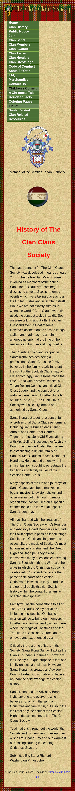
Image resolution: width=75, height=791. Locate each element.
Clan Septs (17, 40)
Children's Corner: (23, 88)
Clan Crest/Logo (21, 62)
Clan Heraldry (19, 57)
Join (12, 35)
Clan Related (18, 114)
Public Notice (19, 31)
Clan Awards (18, 49)
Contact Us (17, 84)
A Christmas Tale (21, 92)
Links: (13, 106)
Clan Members (20, 44)
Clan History (18, 27)
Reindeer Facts (20, 97)
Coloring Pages (20, 101)
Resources (17, 119)
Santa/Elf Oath (19, 71)
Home (13, 22)
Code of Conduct (22, 66)
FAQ (12, 75)
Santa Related (19, 110)
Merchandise (18, 79)
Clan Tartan (17, 53)
